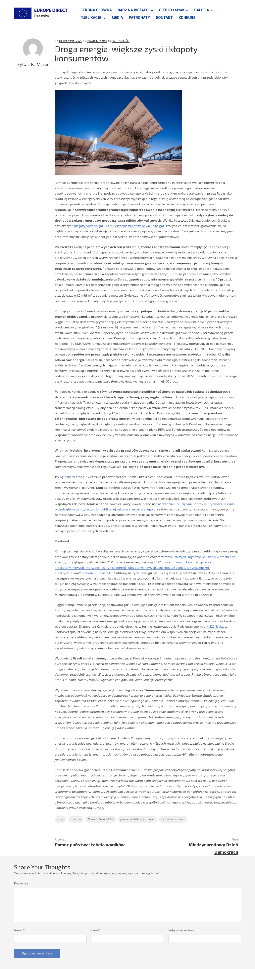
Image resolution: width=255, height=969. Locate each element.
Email (95, 930)
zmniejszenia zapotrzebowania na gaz (136, 226)
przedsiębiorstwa (173, 819)
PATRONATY (139, 17)
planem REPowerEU (96, 573)
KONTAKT (164, 17)
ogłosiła (66, 477)
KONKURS (187, 17)
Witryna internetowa (181, 930)
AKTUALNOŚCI (120, 40)
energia (76, 819)
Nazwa (19, 930)
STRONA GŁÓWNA (96, 10)
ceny (60, 819)
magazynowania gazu (89, 226)
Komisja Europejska (100, 819)
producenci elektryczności (137, 819)
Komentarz (21, 883)
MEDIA (117, 17)
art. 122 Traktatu (216, 626)
